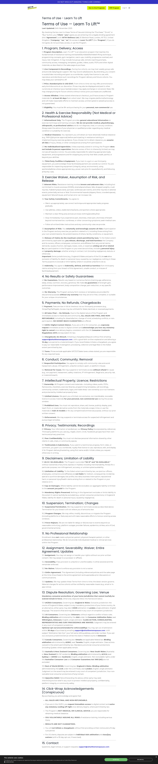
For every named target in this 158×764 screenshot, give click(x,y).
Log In (124, 8)
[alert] (79, 759)
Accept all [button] (116, 759)
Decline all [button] (140, 759)
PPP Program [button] (114, 8)
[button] (40, 762)
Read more (74, 760)
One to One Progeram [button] (97, 8)
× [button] (156, 757)
